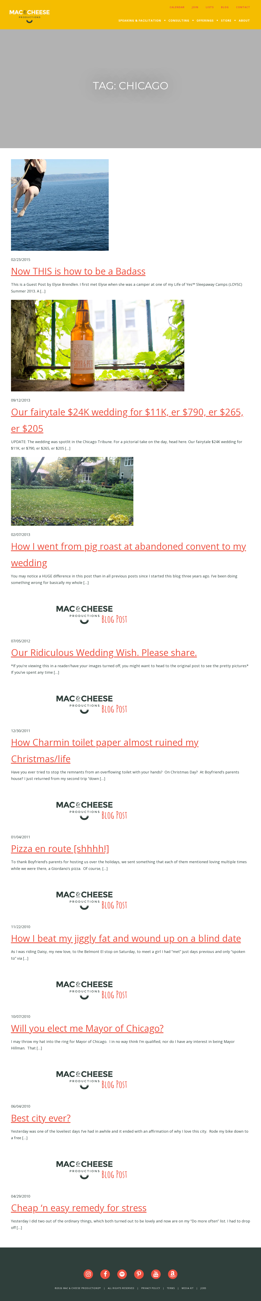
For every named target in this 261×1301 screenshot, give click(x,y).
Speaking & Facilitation (139, 20)
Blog (225, 7)
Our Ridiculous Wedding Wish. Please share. (104, 652)
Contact (243, 7)
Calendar (177, 7)
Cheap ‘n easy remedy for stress (79, 1207)
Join (195, 7)
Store (226, 20)
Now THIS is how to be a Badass (78, 271)
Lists (210, 7)
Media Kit (188, 1288)
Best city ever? (41, 1118)
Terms (171, 1288)
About (244, 20)
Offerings (205, 20)
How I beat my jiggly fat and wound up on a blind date (126, 938)
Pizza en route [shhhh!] (60, 848)
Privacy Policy (150, 1288)
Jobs (203, 1288)
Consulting (178, 20)
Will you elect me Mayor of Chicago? (87, 1028)
